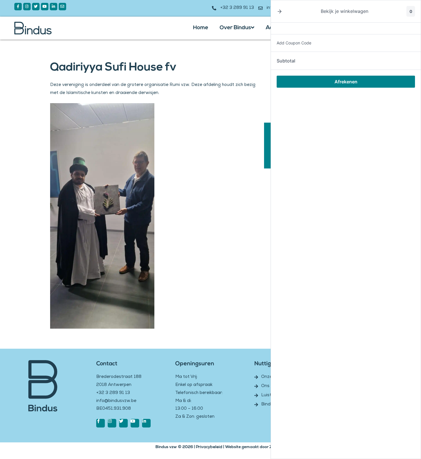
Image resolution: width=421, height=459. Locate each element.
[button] (279, 11)
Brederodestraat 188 (118, 377)
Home (200, 28)
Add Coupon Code (294, 42)
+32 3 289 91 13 (113, 393)
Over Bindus (235, 28)
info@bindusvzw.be (116, 401)
